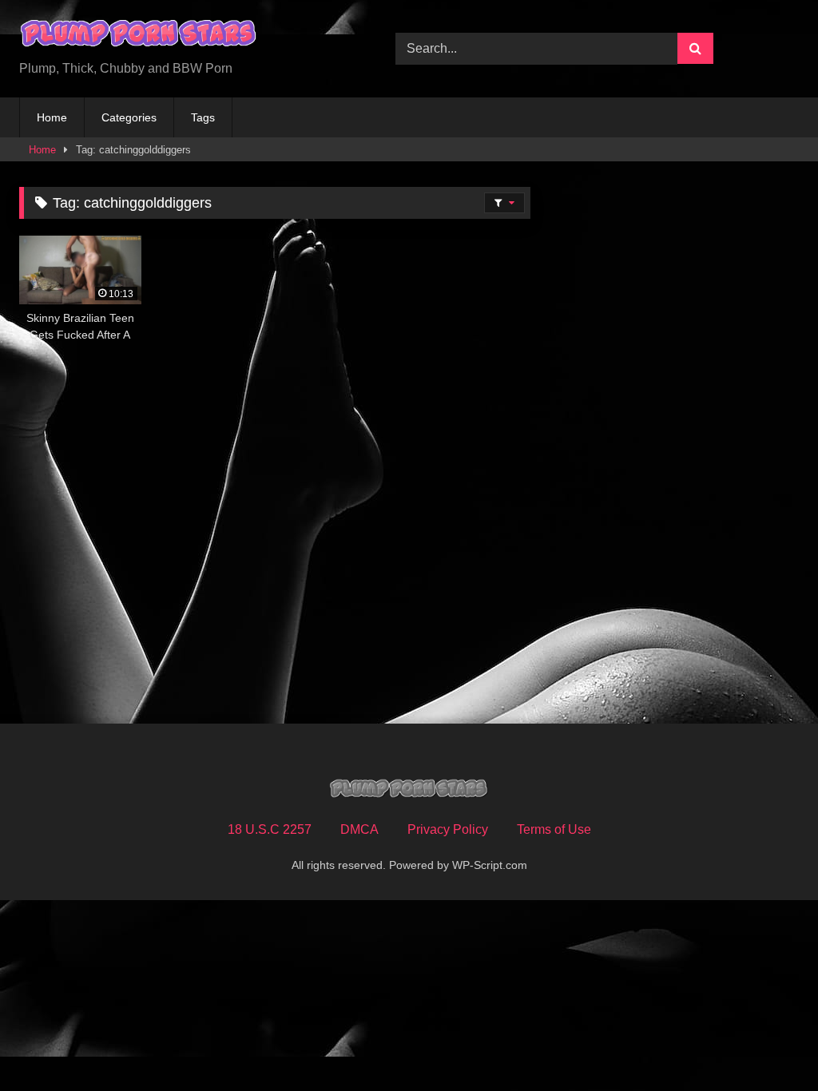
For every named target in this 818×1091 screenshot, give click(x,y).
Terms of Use (554, 829)
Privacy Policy (447, 829)
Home (52, 117)
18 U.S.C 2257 (270, 829)
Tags (203, 117)
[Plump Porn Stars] (182, 36)
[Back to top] (768, 1043)
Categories (129, 117)
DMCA (359, 829)
